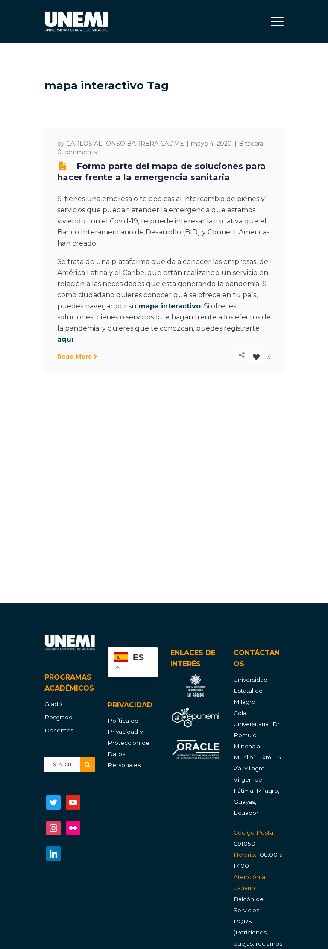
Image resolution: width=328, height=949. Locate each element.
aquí (65, 339)
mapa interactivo (169, 306)
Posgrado (58, 717)
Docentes (58, 730)
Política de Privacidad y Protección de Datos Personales (128, 742)
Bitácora (251, 143)
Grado (53, 703)
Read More (74, 356)
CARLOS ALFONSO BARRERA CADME (125, 143)
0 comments (77, 152)
